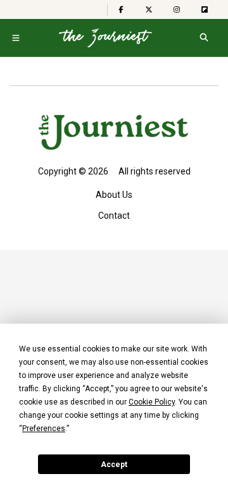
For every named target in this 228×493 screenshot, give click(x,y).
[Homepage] (105, 37)
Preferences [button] (43, 428)
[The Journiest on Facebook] (121, 9)
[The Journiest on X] (149, 9)
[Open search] (203, 38)
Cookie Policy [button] (152, 402)
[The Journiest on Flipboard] (204, 9)
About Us (114, 195)
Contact (114, 215)
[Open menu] (16, 38)
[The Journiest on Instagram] (177, 9)
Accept (114, 464)
